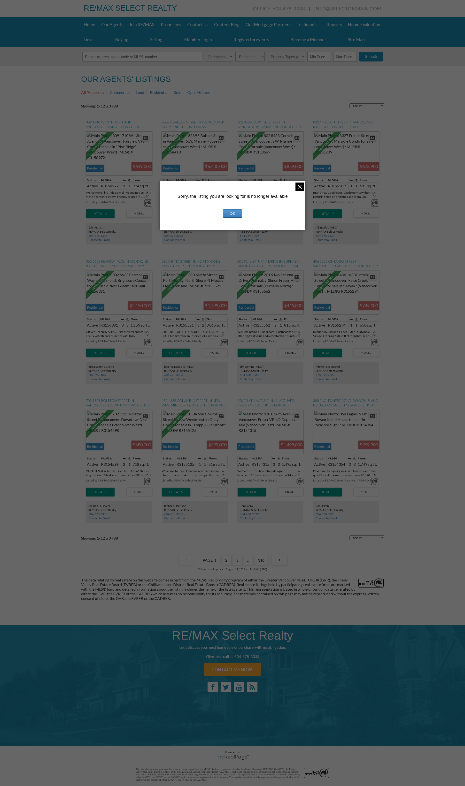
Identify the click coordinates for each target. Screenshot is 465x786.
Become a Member (308, 39)
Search (371, 56)
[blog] (252, 687)
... (248, 560)
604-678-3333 (97, 235)
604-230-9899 (249, 514)
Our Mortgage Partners (268, 24)
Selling (156, 39)
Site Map (356, 39)
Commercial (120, 92)
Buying (121, 39)
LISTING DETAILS (100, 213)
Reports (334, 24)
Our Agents (112, 24)
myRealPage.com (232, 757)
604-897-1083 (97, 375)
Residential (159, 92)
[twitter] (226, 687)
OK (232, 213)
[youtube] (239, 687)
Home (89, 24)
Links (88, 39)
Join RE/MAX (142, 24)
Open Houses (198, 92)
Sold (177, 92)
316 (261, 560)
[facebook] (213, 687)
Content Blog (227, 24)
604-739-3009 (249, 235)
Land (140, 92)
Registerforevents (251, 39)
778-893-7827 (325, 375)
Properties (171, 24)
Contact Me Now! (232, 669)
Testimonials (308, 24)
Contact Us (197, 24)
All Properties (92, 92)
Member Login (198, 39)
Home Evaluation (364, 24)
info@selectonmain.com (347, 8)
